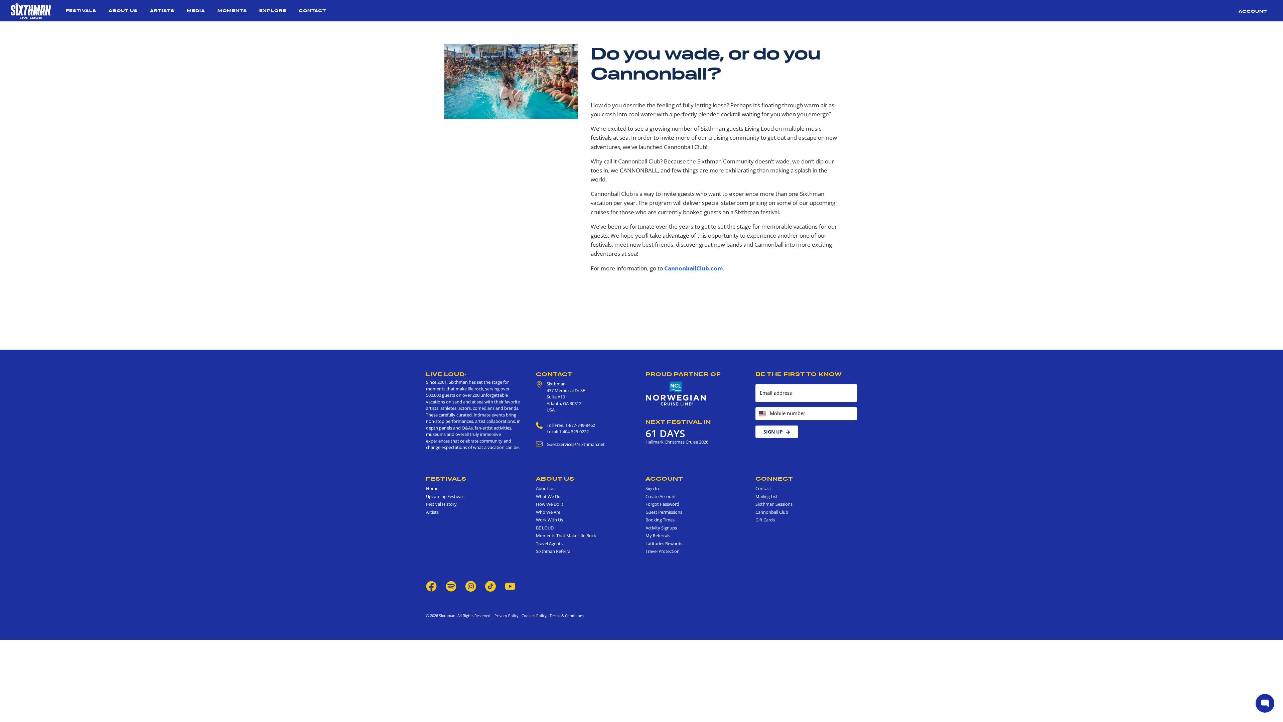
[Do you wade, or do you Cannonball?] (511, 81)
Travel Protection (663, 551)
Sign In (652, 488)
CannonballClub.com (693, 268)
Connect (774, 478)
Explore (272, 10)
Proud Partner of (683, 374)
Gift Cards (765, 520)
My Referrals (658, 535)
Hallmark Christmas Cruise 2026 (677, 442)
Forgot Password (662, 504)
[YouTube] (510, 586)
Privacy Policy (506, 615)
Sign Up (773, 431)
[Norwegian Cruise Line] (676, 394)
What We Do (548, 496)
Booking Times (660, 520)
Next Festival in (678, 421)
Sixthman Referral (553, 551)
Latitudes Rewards (664, 543)
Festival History (441, 504)
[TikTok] (491, 586)
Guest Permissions (664, 512)
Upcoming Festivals (445, 496)
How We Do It (549, 504)
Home (432, 488)
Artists (162, 10)
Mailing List (766, 496)
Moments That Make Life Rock (566, 535)
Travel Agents (549, 543)
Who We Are (548, 512)
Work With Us (549, 520)
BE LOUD (545, 528)
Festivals (81, 10)
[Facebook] (431, 586)
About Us (123, 10)
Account (1253, 11)
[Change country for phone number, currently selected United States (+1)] (762, 413)
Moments (232, 10)
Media (196, 10)
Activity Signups (661, 528)
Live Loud (446, 374)
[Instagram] (470, 586)
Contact (312, 10)
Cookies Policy (533, 615)
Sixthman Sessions (774, 504)
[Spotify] (451, 586)
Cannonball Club (771, 512)
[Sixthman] (31, 10)
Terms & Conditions (566, 615)
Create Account (661, 496)
